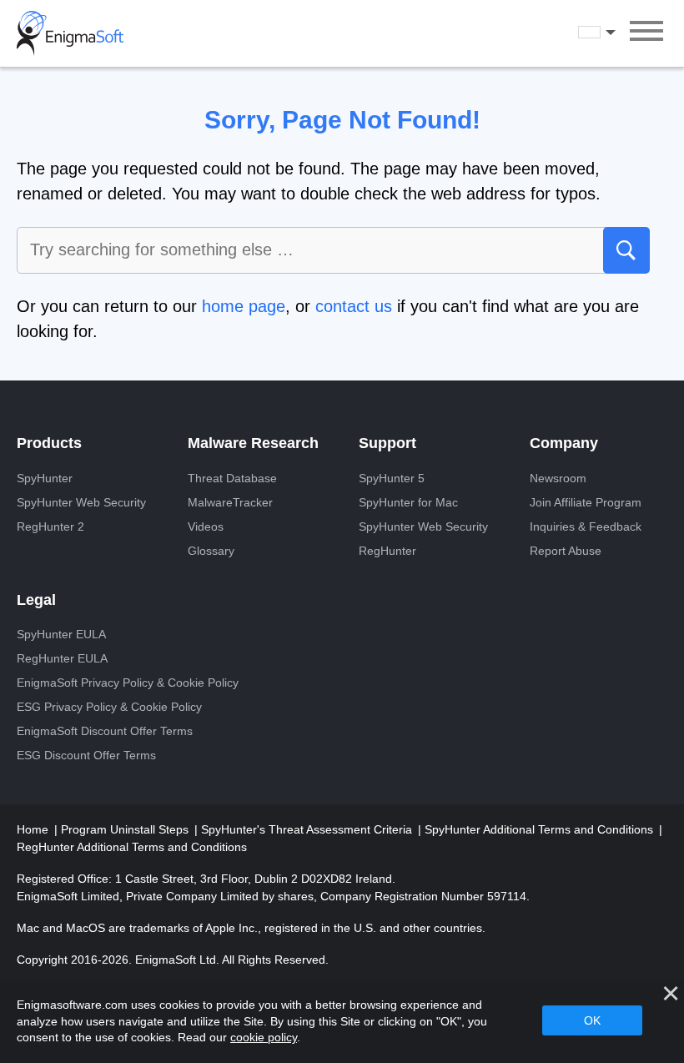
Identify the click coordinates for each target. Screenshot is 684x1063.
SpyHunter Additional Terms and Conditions (540, 829)
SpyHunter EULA (61, 634)
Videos (206, 526)
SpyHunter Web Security (81, 502)
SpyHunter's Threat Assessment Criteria (308, 829)
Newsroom (558, 478)
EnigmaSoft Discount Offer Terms (105, 731)
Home (34, 829)
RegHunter (387, 550)
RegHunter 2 (50, 526)
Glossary (211, 550)
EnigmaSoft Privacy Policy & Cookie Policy (128, 682)
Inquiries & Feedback (585, 526)
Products (49, 443)
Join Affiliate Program (585, 502)
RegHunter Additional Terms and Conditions (132, 847)
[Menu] (646, 33)
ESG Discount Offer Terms (86, 755)
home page (243, 306)
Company (564, 443)
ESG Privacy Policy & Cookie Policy (109, 706)
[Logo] (70, 33)
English (612, 32)
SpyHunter (45, 478)
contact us (353, 306)
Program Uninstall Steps (126, 829)
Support (387, 443)
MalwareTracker (230, 502)
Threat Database (232, 478)
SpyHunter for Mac (408, 502)
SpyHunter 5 (392, 478)
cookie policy (263, 1037)
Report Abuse (565, 550)
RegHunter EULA (62, 658)
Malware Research (253, 443)
